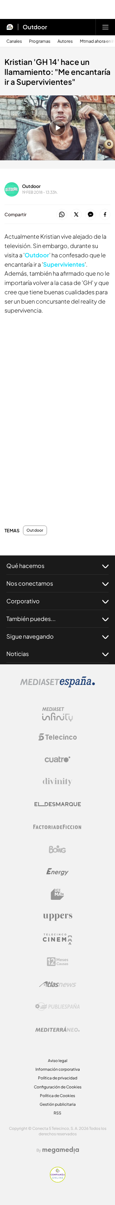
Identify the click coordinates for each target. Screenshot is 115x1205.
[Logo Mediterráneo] (57, 1029)
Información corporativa (57, 1069)
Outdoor (35, 27)
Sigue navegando (30, 636)
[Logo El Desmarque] (57, 804)
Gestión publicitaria (58, 1104)
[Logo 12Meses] (57, 961)
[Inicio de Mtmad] (9, 27)
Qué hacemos (25, 565)
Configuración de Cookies (57, 1087)
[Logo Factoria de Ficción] (57, 827)
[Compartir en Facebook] (105, 215)
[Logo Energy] (57, 872)
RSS (57, 1113)
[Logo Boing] (57, 849)
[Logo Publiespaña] (57, 1007)
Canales (14, 41)
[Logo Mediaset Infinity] (57, 714)
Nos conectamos (29, 583)
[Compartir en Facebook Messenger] (90, 215)
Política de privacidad (57, 1078)
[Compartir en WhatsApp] (61, 215)
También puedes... (31, 618)
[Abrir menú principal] (105, 27)
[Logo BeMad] (57, 894)
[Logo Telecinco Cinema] (57, 939)
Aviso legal (57, 1060)
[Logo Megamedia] (60, 1150)
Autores (65, 41)
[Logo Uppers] (57, 917)
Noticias (17, 653)
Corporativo (23, 601)
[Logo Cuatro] (57, 759)
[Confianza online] (57, 1180)
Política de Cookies (57, 1095)
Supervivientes (64, 264)
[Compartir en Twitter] (76, 215)
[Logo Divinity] (57, 782)
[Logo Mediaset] (57, 685)
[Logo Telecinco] (57, 737)
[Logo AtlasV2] (57, 984)
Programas (39, 41)
